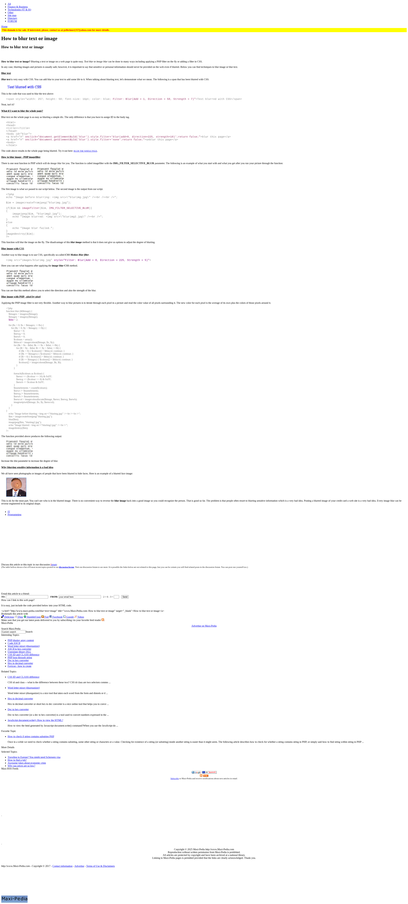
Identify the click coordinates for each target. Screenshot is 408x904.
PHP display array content (21, 640)
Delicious (9, 617)
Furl (46, 617)
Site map (12, 15)
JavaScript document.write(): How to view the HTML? (35, 720)
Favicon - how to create (19, 666)
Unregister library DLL (19, 651)
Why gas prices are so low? (21, 765)
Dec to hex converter (18, 660)
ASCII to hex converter (19, 649)
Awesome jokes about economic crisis (27, 763)
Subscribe (175, 778)
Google (70, 617)
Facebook (57, 617)
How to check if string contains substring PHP (31, 736)
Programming (14, 514)
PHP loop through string (20, 657)
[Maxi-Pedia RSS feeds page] (103, 620)
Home (4, 26)
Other (10, 12)
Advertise (79, 866)
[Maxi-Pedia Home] (204, 883)
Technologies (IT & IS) (19, 9)
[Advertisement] (204, 53)
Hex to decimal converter (20, 663)
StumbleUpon (33, 617)
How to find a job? (17, 760)
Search (29, 631)
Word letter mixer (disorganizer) (24, 646)
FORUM (12, 21)
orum (54, 564)
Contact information (62, 866)
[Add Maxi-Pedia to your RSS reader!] (205, 776)
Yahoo (80, 617)
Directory (12, 18)
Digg (20, 617)
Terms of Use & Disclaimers (100, 866)
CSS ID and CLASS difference (23, 654)
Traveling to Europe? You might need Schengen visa (34, 757)
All (9, 4)
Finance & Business (18, 6)
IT (9, 511)
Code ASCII (14, 643)
